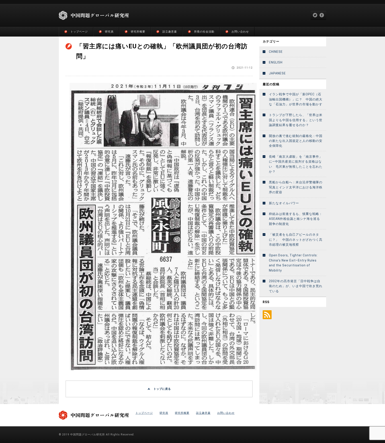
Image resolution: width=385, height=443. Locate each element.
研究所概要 (138, 31)
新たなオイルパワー (284, 203)
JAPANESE (277, 73)
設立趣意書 (169, 31)
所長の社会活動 (204, 31)
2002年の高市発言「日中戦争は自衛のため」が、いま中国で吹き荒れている (295, 286)
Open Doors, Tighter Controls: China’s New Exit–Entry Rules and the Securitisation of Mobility (293, 262)
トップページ (79, 31)
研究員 (109, 31)
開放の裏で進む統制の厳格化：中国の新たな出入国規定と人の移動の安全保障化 (295, 141)
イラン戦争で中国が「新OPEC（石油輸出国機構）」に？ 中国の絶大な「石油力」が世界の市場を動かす (295, 99)
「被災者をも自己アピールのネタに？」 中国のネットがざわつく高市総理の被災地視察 (295, 239)
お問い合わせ (240, 31)
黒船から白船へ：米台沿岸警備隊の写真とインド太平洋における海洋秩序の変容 (295, 187)
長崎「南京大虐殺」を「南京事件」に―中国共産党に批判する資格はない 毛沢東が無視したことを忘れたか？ (295, 164)
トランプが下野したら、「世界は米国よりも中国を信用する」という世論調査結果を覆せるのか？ (295, 120)
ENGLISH (276, 62)
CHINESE (276, 51)
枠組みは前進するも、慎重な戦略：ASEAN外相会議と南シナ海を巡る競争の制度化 (295, 219)
